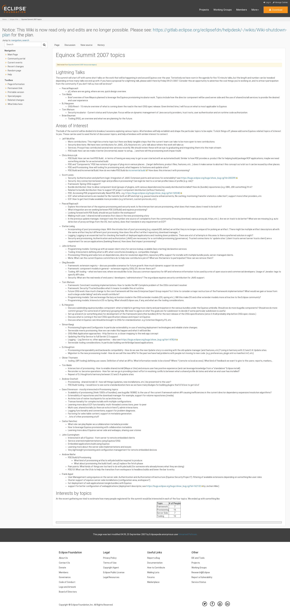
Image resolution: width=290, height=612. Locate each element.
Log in (268, 2)
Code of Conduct (67, 582)
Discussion (70, 45)
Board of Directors (68, 592)
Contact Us (64, 563)
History (101, 45)
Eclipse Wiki (14, 19)
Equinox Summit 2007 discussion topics (82, 65)
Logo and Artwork (67, 587)
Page (57, 45)
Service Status (199, 582)
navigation (16, 40)
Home (4, 19)
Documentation (155, 563)
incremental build (137, 170)
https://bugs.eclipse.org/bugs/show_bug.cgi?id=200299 (208, 178)
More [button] (254, 9)
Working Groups (222, 9)
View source (86, 45)
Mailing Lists (153, 572)
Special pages (14, 96)
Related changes (16, 100)
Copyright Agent (111, 567)
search (25, 40)
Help (10, 74)
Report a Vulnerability (202, 577)
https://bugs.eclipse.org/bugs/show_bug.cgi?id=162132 (173, 486)
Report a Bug (153, 558)
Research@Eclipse (201, 572)
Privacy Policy (109, 558)
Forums (151, 577)
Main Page (13, 54)
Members (241, 9)
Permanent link (15, 88)
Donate (62, 567)
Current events (15, 62)
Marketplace (153, 582)
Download (276, 9)
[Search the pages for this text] (44, 45)
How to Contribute (156, 567)
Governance (65, 577)
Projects (204, 9)
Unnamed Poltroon (188, 534)
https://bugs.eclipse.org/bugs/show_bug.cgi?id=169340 (152, 193)
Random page (14, 70)
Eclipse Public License (113, 572)
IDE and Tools (198, 558)
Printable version (16, 92)
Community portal (16, 58)
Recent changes (16, 66)
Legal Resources (111, 577)
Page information (16, 84)
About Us (63, 558)
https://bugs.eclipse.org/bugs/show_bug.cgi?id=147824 (148, 339)
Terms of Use (109, 563)
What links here (15, 104)
